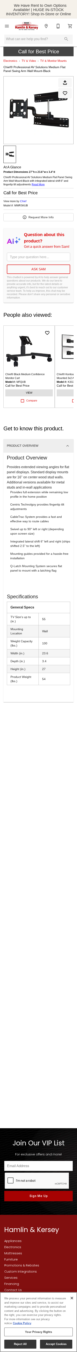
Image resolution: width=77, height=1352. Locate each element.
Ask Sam (38, 269)
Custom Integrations (20, 1271)
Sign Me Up (39, 1196)
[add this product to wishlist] (65, 93)
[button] (7, 26)
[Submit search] (66, 39)
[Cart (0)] (70, 26)
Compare (31, 400)
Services (11, 1278)
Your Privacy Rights (38, 1332)
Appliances (13, 1241)
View (29, 392)
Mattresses (13, 1253)
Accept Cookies (56, 1344)
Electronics (10, 60)
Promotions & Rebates (21, 1265)
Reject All (20, 1344)
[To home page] (26, 26)
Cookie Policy (22, 1323)
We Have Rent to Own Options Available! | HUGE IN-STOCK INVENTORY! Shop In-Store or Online (38, 9)
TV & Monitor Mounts (53, 60)
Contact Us (13, 1290)
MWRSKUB (21, 205)
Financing (11, 1284)
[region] (38, 1322)
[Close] (72, 1298)
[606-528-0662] (58, 26)
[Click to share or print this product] (65, 82)
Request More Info (41, 217)
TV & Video (29, 60)
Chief (23, 201)
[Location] (46, 26)
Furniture (11, 1259)
